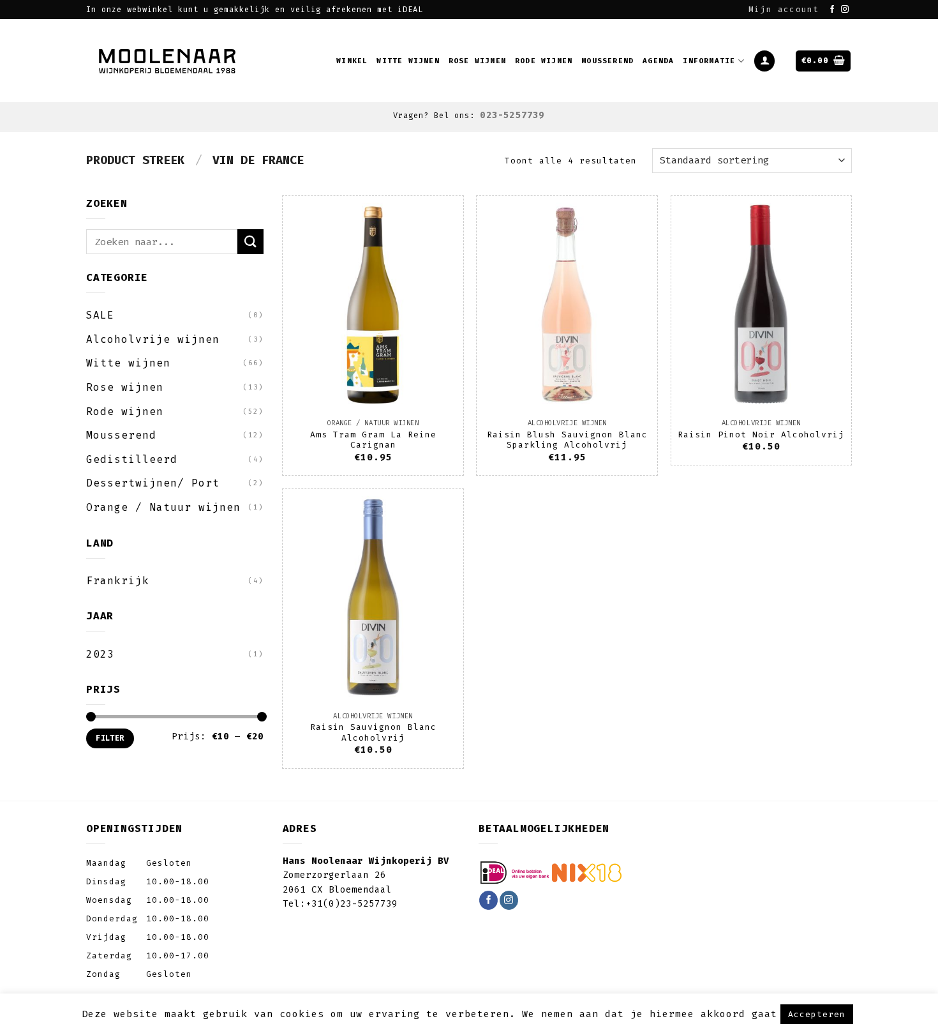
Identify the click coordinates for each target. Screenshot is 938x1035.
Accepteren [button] (816, 1014)
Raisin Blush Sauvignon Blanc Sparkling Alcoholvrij (567, 440)
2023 (100, 654)
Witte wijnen (407, 61)
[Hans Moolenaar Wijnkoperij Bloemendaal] (169, 61)
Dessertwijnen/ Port (153, 483)
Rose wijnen (477, 61)
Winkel (352, 61)
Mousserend (607, 61)
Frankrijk (117, 581)
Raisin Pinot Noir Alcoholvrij (761, 434)
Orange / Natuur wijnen (163, 507)
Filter (110, 738)
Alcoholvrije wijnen (153, 339)
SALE (100, 315)
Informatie (709, 61)
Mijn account (783, 9)
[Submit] (250, 241)
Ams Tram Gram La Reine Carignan (373, 440)
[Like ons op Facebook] (832, 9)
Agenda (658, 61)
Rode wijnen (543, 61)
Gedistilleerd (131, 459)
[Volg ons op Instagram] (845, 9)
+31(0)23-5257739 (352, 903)
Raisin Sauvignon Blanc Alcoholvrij (373, 732)
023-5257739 (512, 115)
